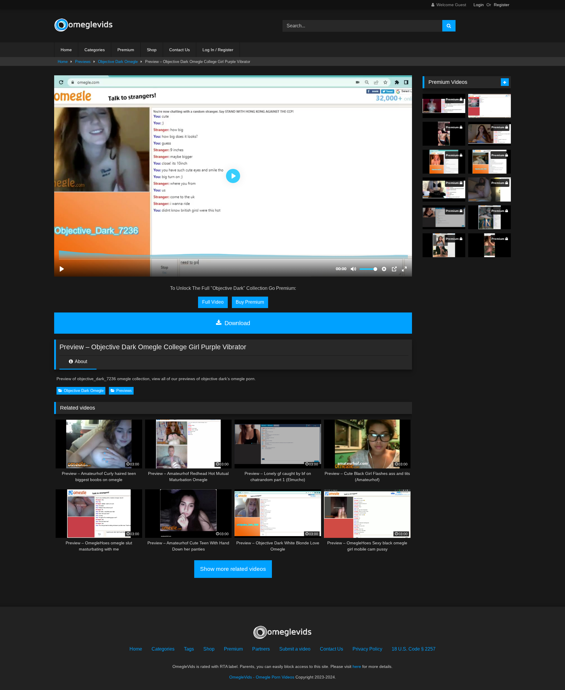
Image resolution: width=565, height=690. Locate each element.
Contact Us (179, 49)
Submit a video (294, 648)
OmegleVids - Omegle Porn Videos (261, 677)
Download (236, 323)
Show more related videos (233, 569)
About (80, 361)
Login (478, 4)
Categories (94, 49)
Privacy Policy (367, 648)
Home (66, 49)
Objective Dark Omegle (118, 61)
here (357, 666)
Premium (125, 49)
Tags (189, 648)
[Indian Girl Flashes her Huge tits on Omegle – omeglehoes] (489, 106)
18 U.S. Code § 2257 (414, 648)
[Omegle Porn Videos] (83, 26)
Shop (152, 49)
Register (501, 4)
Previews (83, 61)
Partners (261, 648)
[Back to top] (546, 672)
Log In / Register (217, 49)
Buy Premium (250, 302)
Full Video (213, 302)
